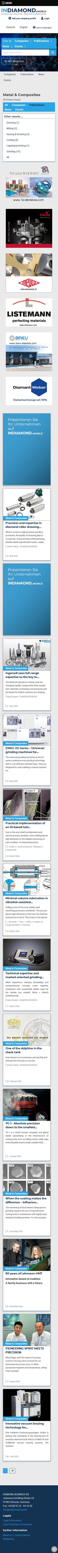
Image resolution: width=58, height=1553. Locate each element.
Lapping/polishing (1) (18, 145)
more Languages (44, 27)
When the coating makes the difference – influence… (26, 1200)
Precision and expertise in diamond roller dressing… (24, 525)
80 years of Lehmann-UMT (24, 1273)
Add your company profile (24, 18)
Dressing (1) (13, 122)
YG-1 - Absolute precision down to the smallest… (23, 1125)
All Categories (15, 61)
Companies (22, 41)
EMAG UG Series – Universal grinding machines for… (25, 750)
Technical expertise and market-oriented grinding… (25, 975)
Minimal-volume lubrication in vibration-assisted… (27, 900)
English (24, 27)
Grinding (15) (13, 151)
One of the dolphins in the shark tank (24, 1050)
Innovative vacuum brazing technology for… (25, 1425)
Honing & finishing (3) (18, 134)
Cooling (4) (12, 140)
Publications (41, 41)
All (6, 105)
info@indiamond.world (15, 1509)
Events (19, 46)
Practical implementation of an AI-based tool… (25, 825)
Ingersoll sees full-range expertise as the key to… (22, 675)
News (6, 46)
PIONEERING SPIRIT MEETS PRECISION (25, 1350)
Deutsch (10, 27)
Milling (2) (12, 128)
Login (47, 18)
